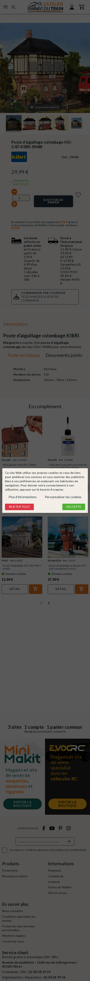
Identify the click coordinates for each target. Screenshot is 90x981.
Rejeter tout (19, 507)
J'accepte (73, 507)
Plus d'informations (23, 497)
